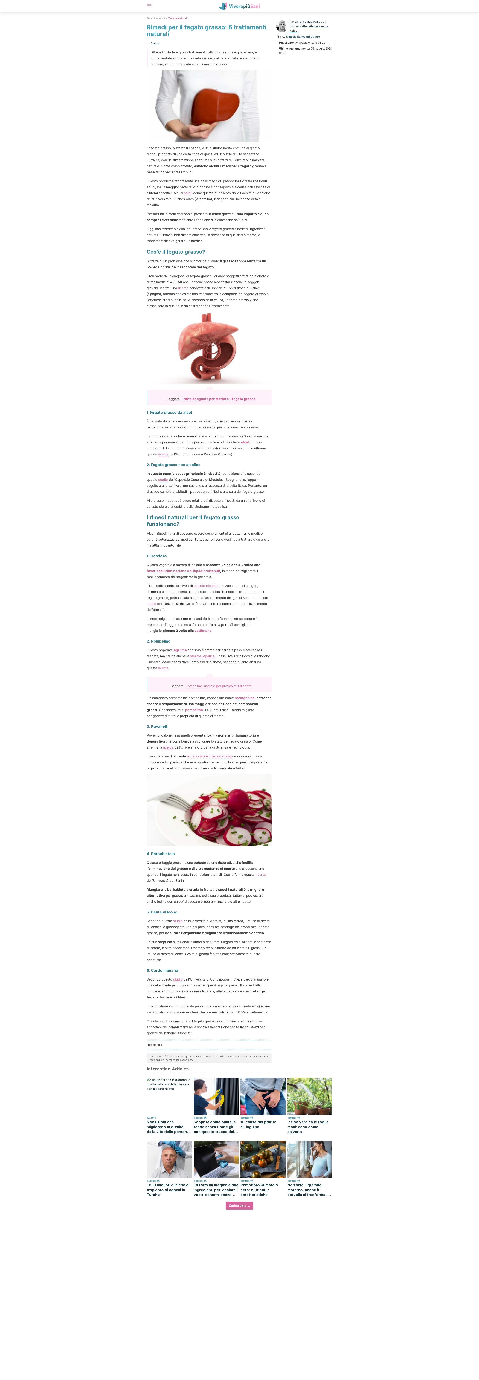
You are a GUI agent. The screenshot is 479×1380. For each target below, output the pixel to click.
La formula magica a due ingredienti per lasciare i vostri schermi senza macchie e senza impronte (216, 1190)
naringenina (245, 698)
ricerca (183, 288)
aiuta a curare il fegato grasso (210, 756)
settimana (203, 631)
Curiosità (200, 1118)
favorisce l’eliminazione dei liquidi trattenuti (183, 571)
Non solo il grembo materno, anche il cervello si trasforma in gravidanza (308, 1190)
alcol (245, 442)
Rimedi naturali (156, 18)
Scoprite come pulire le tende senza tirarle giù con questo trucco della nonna (215, 1127)
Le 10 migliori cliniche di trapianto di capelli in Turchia (168, 1190)
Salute (151, 1118)
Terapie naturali (177, 18)
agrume (180, 650)
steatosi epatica (202, 656)
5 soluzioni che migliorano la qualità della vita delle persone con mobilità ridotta (168, 1127)
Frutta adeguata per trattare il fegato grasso (218, 399)
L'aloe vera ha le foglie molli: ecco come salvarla (308, 1127)
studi (187, 193)
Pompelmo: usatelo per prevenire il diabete (218, 686)
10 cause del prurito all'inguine (258, 1124)
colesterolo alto (206, 586)
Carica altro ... (239, 1205)
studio (163, 480)
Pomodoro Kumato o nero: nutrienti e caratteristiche (259, 1190)
